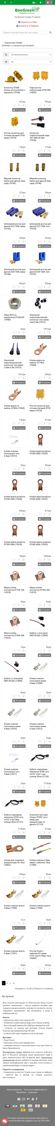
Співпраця (32, 1092)
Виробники (21, 1092)
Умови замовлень (14, 1090)
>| (13, 983)
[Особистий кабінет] (41, 2)
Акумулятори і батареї (13, 43)
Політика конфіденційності (35, 1090)
